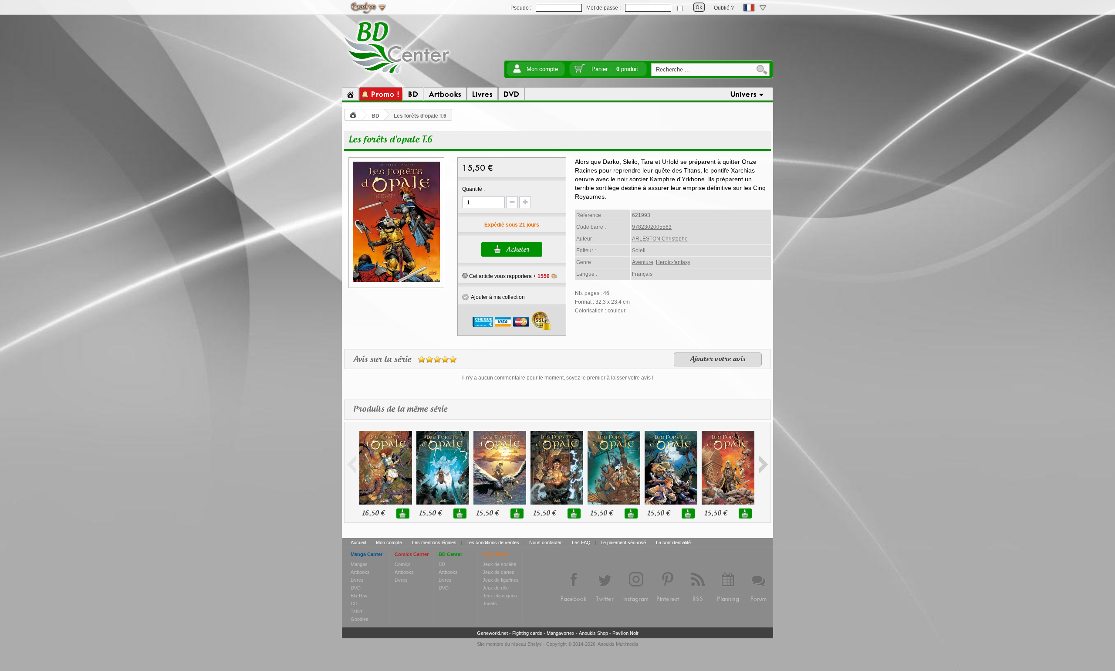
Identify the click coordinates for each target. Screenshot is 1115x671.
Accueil (358, 542)
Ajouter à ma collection (497, 297)
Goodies (359, 619)
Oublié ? (724, 8)
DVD (356, 587)
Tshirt (356, 611)
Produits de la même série (400, 409)
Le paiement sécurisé (623, 542)
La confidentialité (673, 542)
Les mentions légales (434, 542)
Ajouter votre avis (718, 359)
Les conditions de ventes (492, 542)
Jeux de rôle (496, 587)
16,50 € (373, 513)
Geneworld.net (492, 633)
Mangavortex (560, 633)
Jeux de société (499, 564)
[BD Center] (397, 75)
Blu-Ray (359, 595)
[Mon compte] (517, 71)
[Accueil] (350, 94)
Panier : (614, 69)
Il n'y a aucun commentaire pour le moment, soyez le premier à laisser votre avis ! (557, 378)
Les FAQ (581, 542)
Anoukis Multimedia (618, 644)
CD (354, 603)
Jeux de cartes (498, 572)
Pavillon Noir (625, 633)
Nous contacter (545, 542)
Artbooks (360, 572)
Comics (403, 564)
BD (375, 116)
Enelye (534, 644)
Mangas (359, 564)
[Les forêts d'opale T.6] (396, 281)
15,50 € (430, 513)
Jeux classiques (500, 595)
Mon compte (542, 69)
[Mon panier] (579, 71)
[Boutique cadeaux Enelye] (465, 276)
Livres (357, 580)
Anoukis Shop (593, 633)
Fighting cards (527, 633)
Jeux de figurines (501, 580)
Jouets (490, 603)
